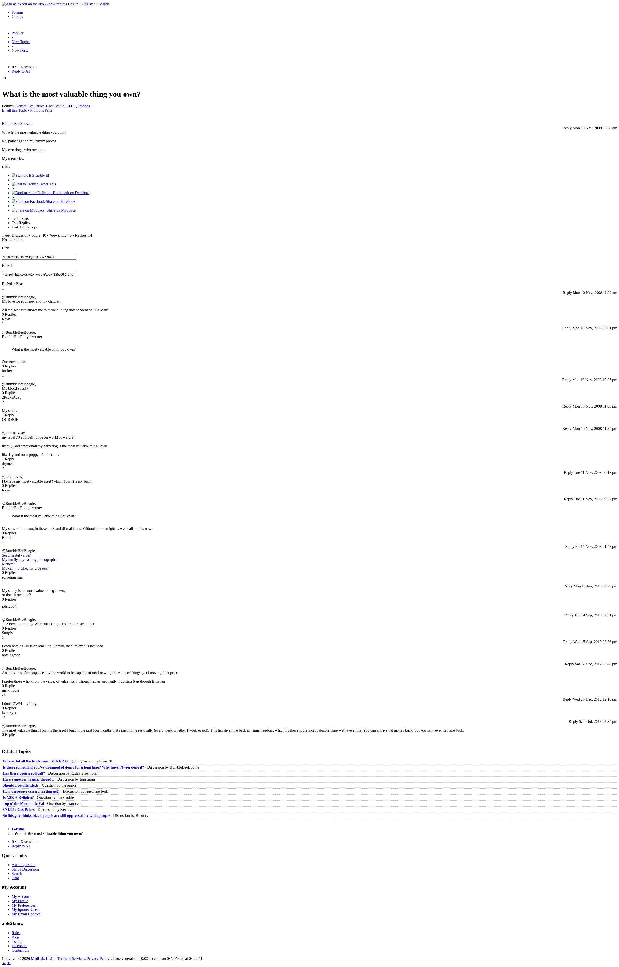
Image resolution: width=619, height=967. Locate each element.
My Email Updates (26, 914)
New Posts (20, 50)
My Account (21, 896)
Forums (17, 12)
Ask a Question (23, 865)
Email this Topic (14, 110)
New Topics (21, 42)
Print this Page (41, 110)
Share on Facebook (60, 201)
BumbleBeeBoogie (16, 123)
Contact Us (20, 950)
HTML (7, 266)
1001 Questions (78, 106)
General (21, 106)
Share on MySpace (61, 210)
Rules (16, 933)
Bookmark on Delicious (70, 193)
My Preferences (24, 905)
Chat (49, 106)
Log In (73, 4)
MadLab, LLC (42, 958)
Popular (17, 33)
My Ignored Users (25, 910)
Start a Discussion (25, 869)
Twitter (17, 941)
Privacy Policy (98, 958)
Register (88, 4)
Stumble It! (40, 175)
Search (104, 4)
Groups (17, 17)
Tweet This (47, 184)
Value (59, 106)
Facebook (19, 946)
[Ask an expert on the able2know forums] (34, 4)
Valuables (36, 106)
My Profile (20, 901)
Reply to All (21, 71)
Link (5, 248)
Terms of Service (70, 958)
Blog (15, 937)
